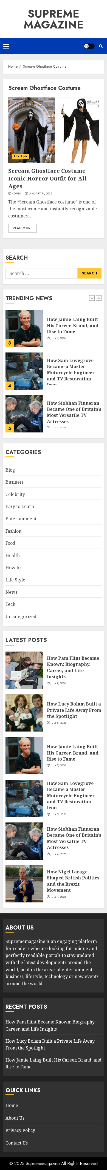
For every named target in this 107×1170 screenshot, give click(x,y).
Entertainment (20, 519)
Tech (10, 604)
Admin (16, 194)
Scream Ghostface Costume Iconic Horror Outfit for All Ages (47, 178)
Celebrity (15, 494)
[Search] (100, 46)
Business (14, 482)
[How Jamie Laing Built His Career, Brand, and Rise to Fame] (24, 328)
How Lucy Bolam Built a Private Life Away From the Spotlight (74, 710)
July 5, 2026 (58, 814)
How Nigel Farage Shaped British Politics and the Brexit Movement (73, 881)
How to (13, 567)
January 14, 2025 (40, 194)
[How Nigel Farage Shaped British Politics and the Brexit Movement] (24, 883)
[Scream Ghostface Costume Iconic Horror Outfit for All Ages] (53, 130)
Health (12, 555)
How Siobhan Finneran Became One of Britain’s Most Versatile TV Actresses (74, 412)
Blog (10, 470)
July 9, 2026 (58, 683)
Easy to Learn (19, 506)
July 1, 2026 (58, 897)
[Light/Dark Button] (89, 46)
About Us (14, 1118)
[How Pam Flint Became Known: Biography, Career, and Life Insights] (24, 670)
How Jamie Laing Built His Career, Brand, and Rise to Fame (72, 325)
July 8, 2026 (58, 723)
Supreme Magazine (53, 19)
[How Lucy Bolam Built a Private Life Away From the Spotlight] (24, 713)
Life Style (20, 156)
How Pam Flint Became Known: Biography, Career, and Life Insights (73, 667)
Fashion (13, 531)
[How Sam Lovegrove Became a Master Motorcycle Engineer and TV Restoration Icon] (24, 371)
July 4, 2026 (58, 854)
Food (10, 543)
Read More (22, 228)
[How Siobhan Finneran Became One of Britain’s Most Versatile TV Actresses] (24, 413)
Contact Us (16, 1143)
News (11, 592)
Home (11, 1105)
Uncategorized (20, 616)
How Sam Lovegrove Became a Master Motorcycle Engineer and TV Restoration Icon (71, 372)
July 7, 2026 (58, 338)
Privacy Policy (20, 1130)
